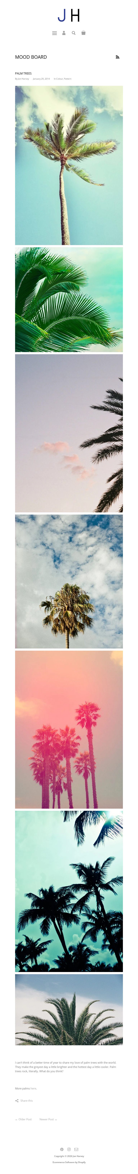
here (33, 1088)
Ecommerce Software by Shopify (69, 1162)
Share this (26, 1100)
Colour (59, 78)
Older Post (25, 1119)
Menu (54, 32)
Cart (83, 32)
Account (64, 32)
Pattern (67, 78)
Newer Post (47, 1119)
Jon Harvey (78, 1156)
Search (74, 32)
